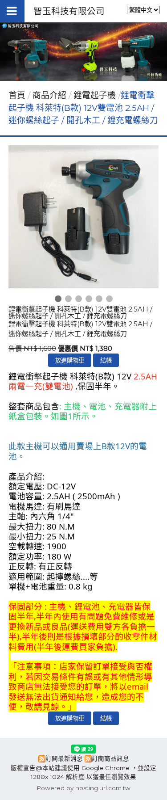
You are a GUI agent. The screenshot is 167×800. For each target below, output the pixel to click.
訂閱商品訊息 (110, 758)
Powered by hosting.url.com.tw (83, 788)
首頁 (16, 95)
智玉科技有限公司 (69, 11)
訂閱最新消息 (64, 758)
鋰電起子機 (94, 95)
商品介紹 (51, 95)
